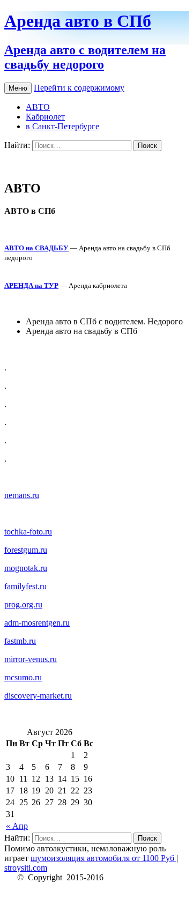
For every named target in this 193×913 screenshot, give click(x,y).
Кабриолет (45, 116)
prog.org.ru (23, 604)
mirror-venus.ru (30, 659)
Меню (18, 88)
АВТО (38, 107)
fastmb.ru (20, 640)
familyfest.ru (25, 586)
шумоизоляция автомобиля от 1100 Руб (103, 858)
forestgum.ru (25, 549)
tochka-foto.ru (28, 531)
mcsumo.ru (23, 677)
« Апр (17, 825)
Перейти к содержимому (79, 87)
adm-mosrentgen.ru (37, 622)
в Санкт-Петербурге (62, 126)
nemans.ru (21, 495)
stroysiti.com (25, 867)
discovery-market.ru (38, 695)
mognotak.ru (25, 568)
